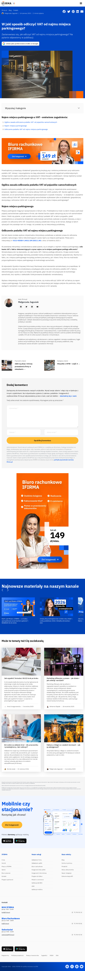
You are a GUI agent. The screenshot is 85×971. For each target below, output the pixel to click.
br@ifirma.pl (5, 923)
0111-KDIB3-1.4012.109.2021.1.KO (27, 240)
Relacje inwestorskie (32, 955)
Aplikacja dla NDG (37, 883)
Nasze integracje (67, 873)
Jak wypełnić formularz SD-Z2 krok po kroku (21, 678)
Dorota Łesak (11, 769)
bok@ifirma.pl (6, 912)
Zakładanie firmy (37, 860)
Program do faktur (37, 876)
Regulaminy (5, 955)
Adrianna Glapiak (54, 706)
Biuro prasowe (6, 873)
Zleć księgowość (12, 825)
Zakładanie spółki (37, 863)
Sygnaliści (44, 955)
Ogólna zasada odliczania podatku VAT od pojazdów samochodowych (30, 122)
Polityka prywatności (17, 955)
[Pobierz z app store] (7, 841)
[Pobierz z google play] (20, 841)
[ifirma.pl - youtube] (81, 966)
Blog (63, 860)
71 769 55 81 (78, 923)
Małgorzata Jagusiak (11, 13)
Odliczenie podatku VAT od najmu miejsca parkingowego (26, 129)
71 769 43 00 (78, 935)
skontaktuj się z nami (68, 396)
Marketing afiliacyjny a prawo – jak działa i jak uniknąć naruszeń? (63, 679)
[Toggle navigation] (80, 3)
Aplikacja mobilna (37, 889)
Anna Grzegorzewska (14, 706)
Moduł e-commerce (38, 879)
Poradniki (64, 866)
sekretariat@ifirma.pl (8, 935)
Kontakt (4, 876)
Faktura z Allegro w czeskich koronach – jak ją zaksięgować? (63, 746)
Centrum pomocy (67, 863)
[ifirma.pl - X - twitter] (72, 966)
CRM (33, 886)
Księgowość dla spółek (38, 870)
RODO (51, 955)
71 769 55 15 (78, 912)
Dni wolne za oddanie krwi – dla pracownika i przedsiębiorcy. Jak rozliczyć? (21, 746)
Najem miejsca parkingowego (15, 126)
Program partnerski (7, 879)
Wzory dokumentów (68, 870)
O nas (3, 860)
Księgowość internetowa (39, 873)
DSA (57, 955)
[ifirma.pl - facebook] (67, 966)
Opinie (4, 870)
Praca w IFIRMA (6, 866)
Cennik (4, 863)
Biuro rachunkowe (37, 866)
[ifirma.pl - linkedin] (77, 966)
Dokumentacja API (67, 876)
